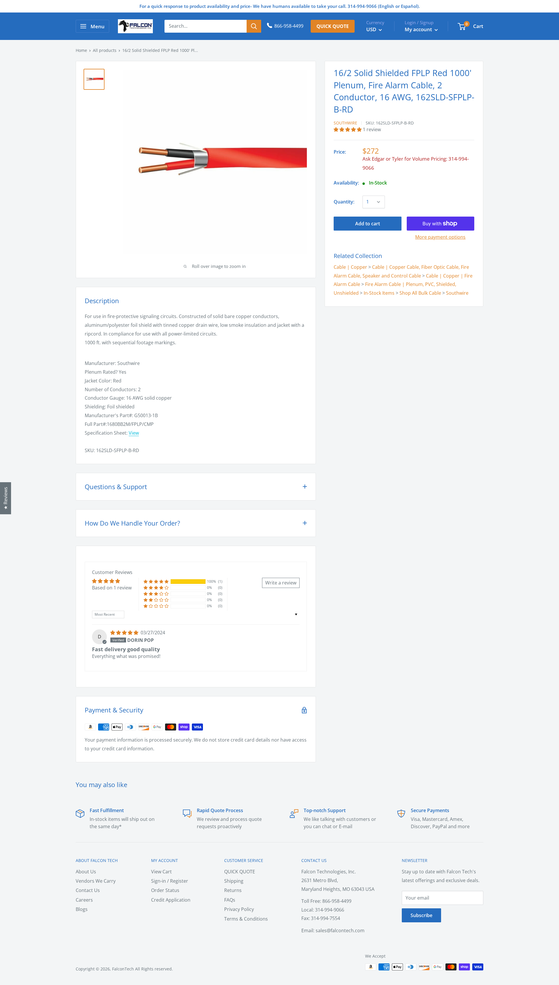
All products (104, 50)
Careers (84, 900)
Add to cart (367, 223)
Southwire (345, 123)
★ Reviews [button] (5, 498)
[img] (124, 632)
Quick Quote (332, 26)
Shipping (233, 881)
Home (81, 50)
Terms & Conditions (246, 919)
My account (419, 29)
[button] (348, 129)
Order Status (165, 890)
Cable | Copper (350, 267)
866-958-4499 (288, 26)
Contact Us (88, 890)
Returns (233, 890)
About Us (86, 871)
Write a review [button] (280, 583)
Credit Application (170, 900)
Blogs (82, 909)
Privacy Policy (239, 909)
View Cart (161, 871)
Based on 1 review (112, 587)
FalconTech (123, 969)
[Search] (254, 26)
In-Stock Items (379, 293)
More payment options (440, 237)
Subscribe (421, 915)
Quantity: (344, 202)
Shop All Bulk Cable (420, 293)
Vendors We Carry (96, 881)
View (134, 433)
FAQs (229, 900)
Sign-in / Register (169, 881)
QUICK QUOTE (239, 871)
